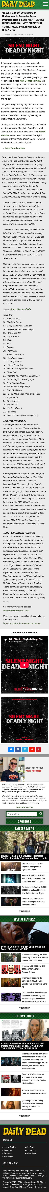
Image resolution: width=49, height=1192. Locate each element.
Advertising (31, 1153)
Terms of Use (40, 1187)
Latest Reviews (24, 828)
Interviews (8, 1156)
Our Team (30, 1147)
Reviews (8, 1153)
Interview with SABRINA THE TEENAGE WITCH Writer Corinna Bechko (33, 969)
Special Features (25, 919)
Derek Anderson (25, 35)
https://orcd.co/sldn (15, 148)
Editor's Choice (24, 1016)
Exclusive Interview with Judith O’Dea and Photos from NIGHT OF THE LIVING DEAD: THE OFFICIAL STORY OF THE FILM (22, 1046)
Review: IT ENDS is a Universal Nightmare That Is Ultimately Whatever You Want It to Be (24, 857)
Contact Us (31, 1150)
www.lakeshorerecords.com (16, 610)
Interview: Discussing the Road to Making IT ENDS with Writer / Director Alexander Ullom (35, 957)
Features (8, 1150)
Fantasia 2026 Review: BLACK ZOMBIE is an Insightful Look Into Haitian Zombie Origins (34, 890)
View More (24, 911)
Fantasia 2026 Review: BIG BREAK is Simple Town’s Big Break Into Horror (33, 902)
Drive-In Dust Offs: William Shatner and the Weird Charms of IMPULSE (23, 948)
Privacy (30, 1187)
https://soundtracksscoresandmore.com (21, 623)
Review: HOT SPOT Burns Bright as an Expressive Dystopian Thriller (32, 867)
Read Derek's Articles (24, 807)
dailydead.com (29, 1182)
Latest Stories (10, 1147)
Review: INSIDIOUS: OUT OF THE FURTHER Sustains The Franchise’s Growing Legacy (33, 878)
